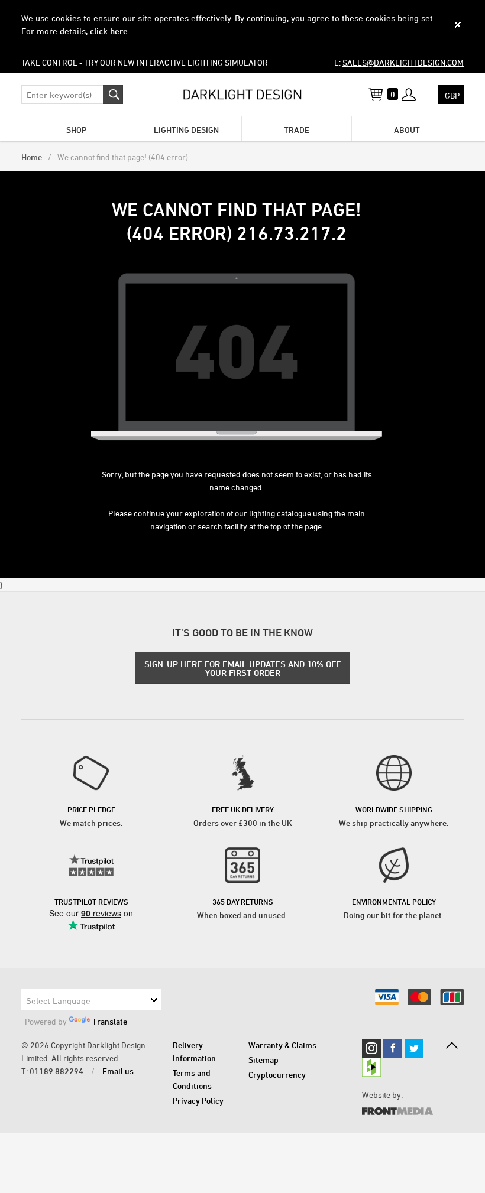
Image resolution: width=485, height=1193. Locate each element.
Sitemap (263, 1060)
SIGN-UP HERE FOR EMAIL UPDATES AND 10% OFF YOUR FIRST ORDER (242, 668)
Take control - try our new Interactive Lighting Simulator (144, 62)
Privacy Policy (198, 1101)
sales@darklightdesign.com (403, 62)
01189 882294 (56, 1071)
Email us (118, 1071)
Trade (296, 130)
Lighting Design (186, 130)
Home (31, 157)
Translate (109, 1021)
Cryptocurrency (277, 1075)
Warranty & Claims (282, 1045)
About (407, 130)
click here (109, 31)
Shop (76, 130)
